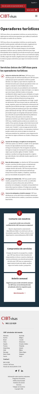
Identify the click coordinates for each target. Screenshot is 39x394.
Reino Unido (6, 354)
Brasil (4, 340)
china (4, 342)
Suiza (20, 356)
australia (21, 336)
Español (33, 3)
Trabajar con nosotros (19, 387)
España (5, 344)
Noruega (5, 352)
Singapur (21, 354)
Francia (5, 346)
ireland (21, 348)
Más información (19, 293)
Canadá (21, 340)
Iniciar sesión (30, 10)
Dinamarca (22, 342)
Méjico (21, 350)
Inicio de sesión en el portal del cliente (12, 6)
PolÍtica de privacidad (19, 381)
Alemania (5, 336)
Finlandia (21, 346)
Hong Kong (6, 348)
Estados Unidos (23, 344)
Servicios (18, 385)
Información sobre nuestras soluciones (19, 377)
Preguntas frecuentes (19, 379)
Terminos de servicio (19, 383)
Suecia (5, 356)
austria (5, 338)
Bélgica (21, 338)
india (4, 350)
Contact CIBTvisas (8, 365)
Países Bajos (22, 352)
